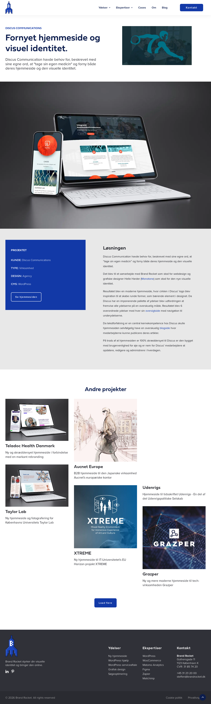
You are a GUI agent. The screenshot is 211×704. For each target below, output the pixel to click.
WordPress (149, 656)
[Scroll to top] (202, 697)
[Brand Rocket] (8, 7)
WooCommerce (152, 660)
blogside (165, 328)
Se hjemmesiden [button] (26, 297)
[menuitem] (104, 7)
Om (154, 7)
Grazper (150, 574)
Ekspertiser (123, 7)
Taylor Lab (15, 512)
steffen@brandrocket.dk (191, 676)
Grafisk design (116, 669)
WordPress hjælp (118, 660)
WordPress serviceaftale (122, 665)
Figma (146, 669)
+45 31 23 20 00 (187, 673)
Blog (164, 7)
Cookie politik (174, 697)
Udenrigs (151, 488)
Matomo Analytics (153, 665)
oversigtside (153, 311)
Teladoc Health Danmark (30, 446)
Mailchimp (149, 678)
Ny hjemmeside (117, 656)
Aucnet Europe (88, 467)
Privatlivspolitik (197, 697)
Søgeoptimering (117, 674)
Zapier (146, 674)
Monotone (147, 279)
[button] (36, 420)
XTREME (82, 553)
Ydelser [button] (103, 7)
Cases (142, 7)
